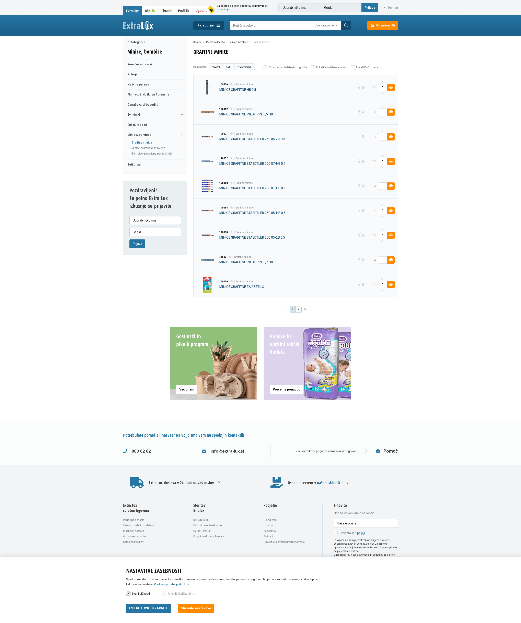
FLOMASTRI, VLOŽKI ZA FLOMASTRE (148, 94)
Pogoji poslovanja (133, 519)
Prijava (369, 8)
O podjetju (270, 519)
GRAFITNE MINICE (141, 142)
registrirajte (223, 9)
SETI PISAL (134, 164)
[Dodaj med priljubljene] (231, 84)
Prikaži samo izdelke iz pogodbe (288, 67)
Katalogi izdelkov (133, 541)
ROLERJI (132, 74)
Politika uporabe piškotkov (171, 584)
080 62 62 (141, 451)
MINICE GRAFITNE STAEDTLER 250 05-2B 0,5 (252, 237)
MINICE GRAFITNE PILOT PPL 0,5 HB (246, 114)
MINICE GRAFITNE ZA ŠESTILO (241, 287)
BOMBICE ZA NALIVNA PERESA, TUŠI (151, 153)
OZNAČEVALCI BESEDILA (142, 104)
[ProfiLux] (184, 10)
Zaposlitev (270, 530)
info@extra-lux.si (227, 451)
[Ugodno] (202, 10)
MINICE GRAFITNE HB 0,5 (237, 90)
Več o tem (186, 389)
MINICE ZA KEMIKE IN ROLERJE (148, 148)
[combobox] (327, 25)
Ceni (228, 66)
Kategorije (206, 25)
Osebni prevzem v (315, 482)
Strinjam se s (352, 533)
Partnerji (268, 536)
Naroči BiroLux (201, 530)
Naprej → (305, 309)
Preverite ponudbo (286, 389)
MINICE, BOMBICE (139, 135)
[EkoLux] (167, 10)
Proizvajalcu (245, 66)
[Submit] (346, 25)
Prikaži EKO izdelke (367, 67)
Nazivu (216, 66)
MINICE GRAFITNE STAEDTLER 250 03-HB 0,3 (252, 188)
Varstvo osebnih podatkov (138, 525)
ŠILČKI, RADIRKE (137, 125)
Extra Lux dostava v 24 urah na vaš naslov (181, 482)
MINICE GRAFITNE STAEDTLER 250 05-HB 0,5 (252, 213)
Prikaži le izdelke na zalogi (331, 67)
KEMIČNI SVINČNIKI (139, 64)
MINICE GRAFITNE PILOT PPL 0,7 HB (246, 262)
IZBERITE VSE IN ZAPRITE (148, 608)
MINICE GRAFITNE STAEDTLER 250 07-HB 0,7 (252, 164)
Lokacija (269, 525)
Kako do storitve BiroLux (207, 525)
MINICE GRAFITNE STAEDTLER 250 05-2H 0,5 (252, 139)
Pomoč (392, 8)
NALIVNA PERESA (138, 84)
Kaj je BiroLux (201, 519)
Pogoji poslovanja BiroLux (208, 536)
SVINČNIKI (133, 114)
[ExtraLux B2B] (132, 10)
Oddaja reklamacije (134, 536)
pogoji (361, 533)
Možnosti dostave (133, 530)
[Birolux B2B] (150, 10)
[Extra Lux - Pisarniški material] (155, 25)
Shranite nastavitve (196, 608)
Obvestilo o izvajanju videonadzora (284, 541)
